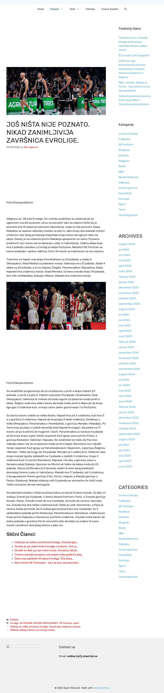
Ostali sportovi (128, 188)
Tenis (72, 9)
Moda (122, 166)
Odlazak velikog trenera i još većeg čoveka (32, 630)
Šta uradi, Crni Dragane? (134, 55)
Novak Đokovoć (128, 177)
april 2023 (125, 461)
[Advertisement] (56, 43)
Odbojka (124, 182)
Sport (122, 204)
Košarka (54, 9)
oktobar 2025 (127, 298)
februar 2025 (127, 341)
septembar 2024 (129, 368)
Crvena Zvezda (109, 9)
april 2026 (125, 265)
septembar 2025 (129, 303)
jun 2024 (124, 385)
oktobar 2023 (127, 428)
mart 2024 (125, 401)
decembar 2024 (129, 352)
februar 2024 (127, 406)
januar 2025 (126, 347)
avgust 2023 (127, 439)
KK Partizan (65, 623)
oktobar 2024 (127, 363)
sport (76, 623)
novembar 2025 (129, 292)
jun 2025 (124, 320)
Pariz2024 (125, 193)
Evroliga (14, 623)
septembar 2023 (129, 434)
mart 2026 (125, 271)
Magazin (124, 160)
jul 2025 (124, 314)
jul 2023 (124, 444)
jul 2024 (124, 379)
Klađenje (124, 150)
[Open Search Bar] (125, 9)
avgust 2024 (127, 374)
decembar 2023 (129, 417)
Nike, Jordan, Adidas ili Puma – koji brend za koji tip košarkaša (134, 86)
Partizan (90, 9)
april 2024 (125, 396)
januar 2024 (126, 412)
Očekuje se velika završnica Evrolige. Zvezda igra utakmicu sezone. (45, 626)
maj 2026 (125, 260)
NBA (121, 171)
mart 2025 (125, 336)
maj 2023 (125, 455)
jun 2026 (124, 255)
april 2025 (125, 330)
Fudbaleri (124, 139)
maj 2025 (125, 325)
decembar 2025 (129, 287)
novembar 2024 (129, 358)
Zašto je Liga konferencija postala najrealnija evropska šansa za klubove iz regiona (132, 69)
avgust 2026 (127, 244)
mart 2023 (125, 466)
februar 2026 (127, 276)
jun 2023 (124, 450)
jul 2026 (124, 249)
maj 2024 (125, 390)
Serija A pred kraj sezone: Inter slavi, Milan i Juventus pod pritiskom (135, 100)
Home (40, 9)
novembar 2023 (129, 423)
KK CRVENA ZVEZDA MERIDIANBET (39, 623)
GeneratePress (101, 687)
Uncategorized (128, 215)
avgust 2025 (127, 309)
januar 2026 (126, 282)
